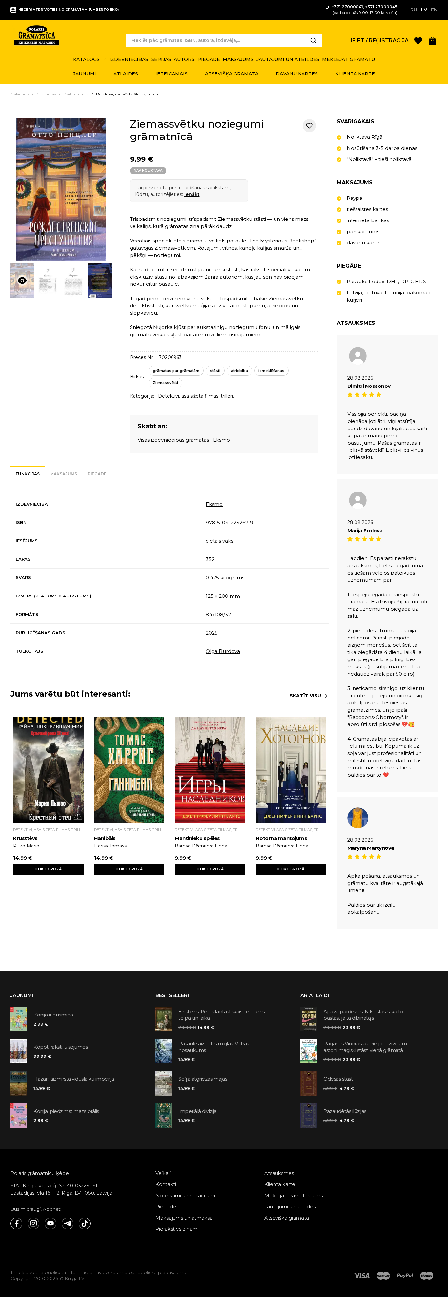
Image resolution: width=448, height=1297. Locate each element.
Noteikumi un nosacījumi (185, 1195)
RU (413, 10)
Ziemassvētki (165, 382)
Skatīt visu (305, 696)
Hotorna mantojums (281, 838)
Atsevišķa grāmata (286, 1218)
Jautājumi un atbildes (290, 1206)
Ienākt (192, 194)
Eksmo (221, 440)
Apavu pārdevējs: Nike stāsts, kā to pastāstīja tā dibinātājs (363, 1014)
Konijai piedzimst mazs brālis (66, 1111)
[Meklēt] (313, 40)
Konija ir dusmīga (53, 1015)
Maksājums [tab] (63, 473)
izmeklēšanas (271, 370)
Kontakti (165, 1184)
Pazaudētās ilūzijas (344, 1111)
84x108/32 (218, 614)
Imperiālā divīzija (197, 1111)
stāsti (215, 370)
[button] (433, 40)
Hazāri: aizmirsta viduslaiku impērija (73, 1079)
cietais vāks (219, 541)
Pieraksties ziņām (176, 1229)
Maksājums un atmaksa (184, 1218)
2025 (212, 633)
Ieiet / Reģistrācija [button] (380, 40)
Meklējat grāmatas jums (293, 1195)
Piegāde (165, 1206)
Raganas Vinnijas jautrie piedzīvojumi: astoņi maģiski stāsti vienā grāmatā (365, 1046)
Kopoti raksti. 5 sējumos (60, 1047)
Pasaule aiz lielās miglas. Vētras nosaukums (213, 1046)
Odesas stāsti (338, 1079)
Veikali (163, 1173)
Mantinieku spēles (197, 838)
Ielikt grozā (48, 869)
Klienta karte (279, 1184)
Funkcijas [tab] (28, 473)
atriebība (239, 370)
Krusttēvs (25, 838)
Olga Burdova (223, 651)
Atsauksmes (279, 1173)
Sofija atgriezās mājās (202, 1079)
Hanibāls (105, 838)
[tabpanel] (169, 577)
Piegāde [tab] (97, 473)
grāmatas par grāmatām (176, 370)
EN (434, 10)
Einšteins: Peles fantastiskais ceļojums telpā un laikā (221, 1014)
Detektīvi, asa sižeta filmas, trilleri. (196, 396)
